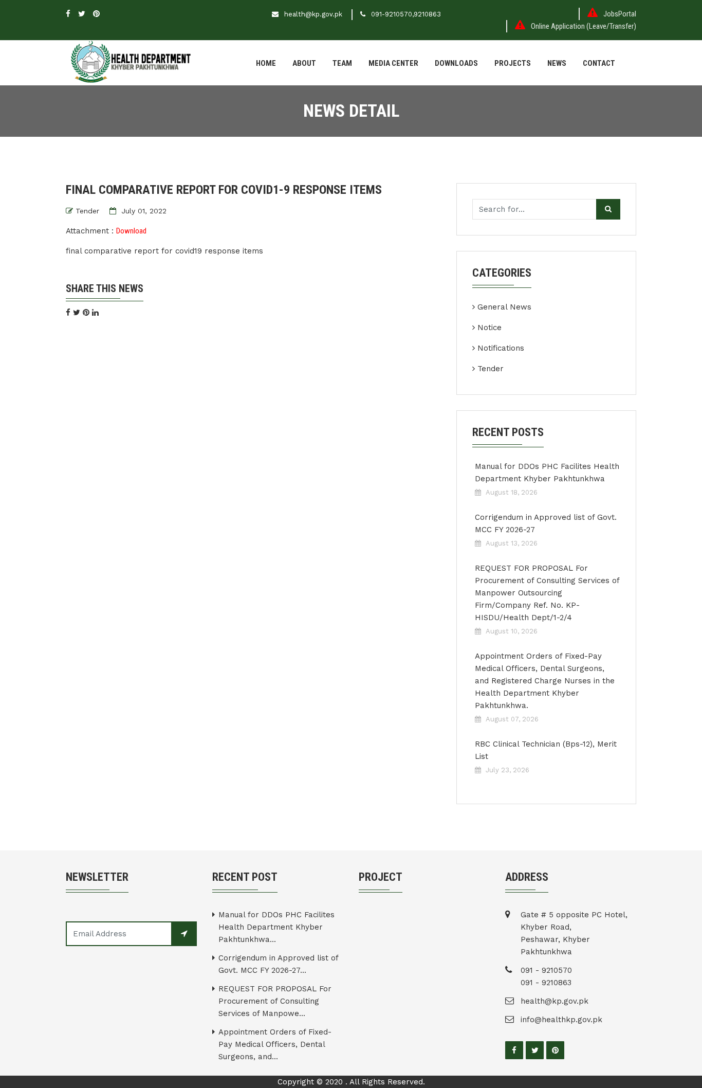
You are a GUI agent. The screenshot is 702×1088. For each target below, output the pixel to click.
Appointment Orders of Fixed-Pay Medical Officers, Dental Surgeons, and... (274, 1044)
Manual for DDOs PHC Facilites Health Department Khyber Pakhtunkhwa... (276, 927)
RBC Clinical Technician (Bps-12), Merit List (546, 750)
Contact (599, 63)
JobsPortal (619, 14)
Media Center (393, 63)
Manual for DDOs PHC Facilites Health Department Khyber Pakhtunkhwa (547, 472)
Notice (489, 327)
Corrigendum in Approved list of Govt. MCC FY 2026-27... (278, 964)
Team (342, 63)
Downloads (456, 63)
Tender (87, 211)
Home (266, 63)
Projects (512, 63)
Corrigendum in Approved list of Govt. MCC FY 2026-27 (546, 523)
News (556, 63)
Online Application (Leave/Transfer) (583, 26)
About (304, 63)
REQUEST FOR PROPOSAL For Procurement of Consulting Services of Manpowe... (274, 1001)
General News (504, 307)
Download (131, 230)
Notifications (500, 348)
